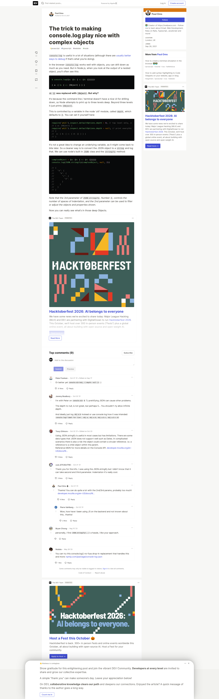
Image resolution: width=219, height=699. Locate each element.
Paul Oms (59, 13)
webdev (77, 48)
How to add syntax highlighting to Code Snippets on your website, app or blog (162, 76)
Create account (177, 3)
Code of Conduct (84, 573)
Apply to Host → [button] (58, 656)
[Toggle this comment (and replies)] (51, 382)
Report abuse (100, 573)
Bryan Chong (61, 528)
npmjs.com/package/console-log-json (84, 557)
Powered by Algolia (108, 3)
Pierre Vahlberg (66, 507)
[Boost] (36, 79)
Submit (58, 369)
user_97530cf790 (63, 465)
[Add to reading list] (36, 71)
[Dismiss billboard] (188, 663)
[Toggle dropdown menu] (133, 218)
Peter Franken (62, 378)
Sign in (105, 569)
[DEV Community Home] (35, 3)
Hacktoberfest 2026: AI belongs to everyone (86, 311)
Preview (70, 369)
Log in (163, 3)
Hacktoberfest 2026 (154, 132)
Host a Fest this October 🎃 (72, 638)
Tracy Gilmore (62, 431)
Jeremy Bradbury (63, 396)
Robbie (59, 549)
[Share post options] (36, 88)
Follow (165, 20)
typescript (66, 48)
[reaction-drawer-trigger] (36, 53)
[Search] (42, 3)
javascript (55, 48)
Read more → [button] (153, 146)
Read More (55, 338)
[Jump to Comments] (36, 62)
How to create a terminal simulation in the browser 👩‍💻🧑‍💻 (163, 64)
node (85, 48)
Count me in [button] (47, 694)
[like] (55, 539)
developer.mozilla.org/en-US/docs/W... (76, 493)
